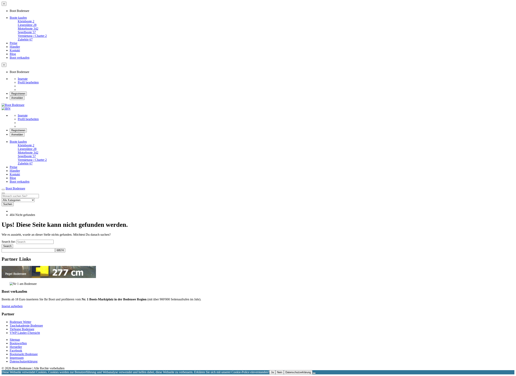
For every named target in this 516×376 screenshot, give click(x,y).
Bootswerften (18, 343)
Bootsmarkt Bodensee (24, 354)
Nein (279, 372)
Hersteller (16, 347)
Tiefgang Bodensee (22, 329)
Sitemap (15, 339)
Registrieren (18, 93)
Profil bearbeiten (28, 82)
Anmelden (17, 97)
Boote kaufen (18, 17)
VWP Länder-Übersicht (25, 332)
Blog (13, 54)
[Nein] (314, 373)
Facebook (16, 350)
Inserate (23, 78)
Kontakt (15, 50)
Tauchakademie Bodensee (26, 325)
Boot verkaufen (19, 57)
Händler (15, 46)
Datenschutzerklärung (23, 361)
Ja (272, 372)
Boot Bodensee (15, 188)
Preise (13, 43)
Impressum (17, 357)
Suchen (7, 204)
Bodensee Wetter (20, 322)
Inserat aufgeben (12, 306)
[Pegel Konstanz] (49, 277)
